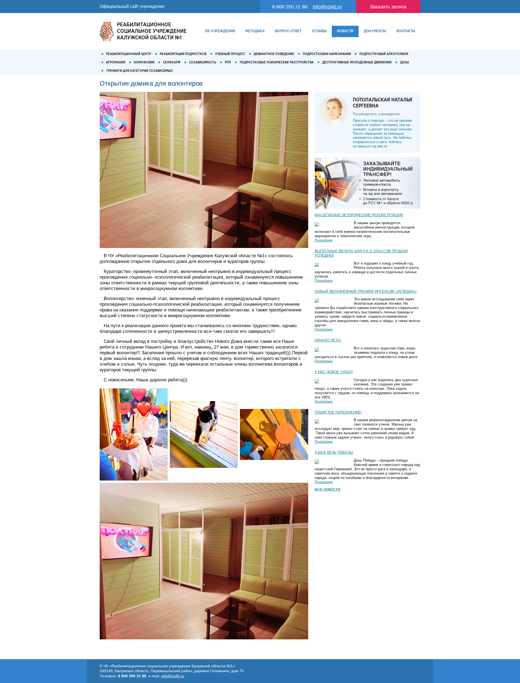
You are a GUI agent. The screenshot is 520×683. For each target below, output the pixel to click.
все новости (327, 489)
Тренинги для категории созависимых (139, 70)
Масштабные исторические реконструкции (359, 215)
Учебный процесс (230, 54)
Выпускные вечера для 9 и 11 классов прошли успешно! (361, 253)
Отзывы (319, 31)
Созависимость (202, 62)
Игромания (115, 62)
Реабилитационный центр (128, 54)
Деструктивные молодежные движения (356, 62)
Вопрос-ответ (288, 31)
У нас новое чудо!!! (334, 372)
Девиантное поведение (274, 54)
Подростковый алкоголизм (383, 54)
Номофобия (144, 62)
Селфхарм (171, 62)
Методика (255, 31)
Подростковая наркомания (327, 54)
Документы (375, 31)
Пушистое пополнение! (338, 412)
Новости (345, 31)
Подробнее (324, 240)
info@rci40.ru (327, 6)
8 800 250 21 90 (289, 6)
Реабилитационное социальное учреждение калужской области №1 (152, 31)
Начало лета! (328, 340)
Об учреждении (220, 31)
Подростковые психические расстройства (277, 62)
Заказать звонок (388, 6)
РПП (228, 62)
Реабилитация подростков (183, 54)
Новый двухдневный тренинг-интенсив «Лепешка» (366, 291)
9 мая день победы (334, 452)
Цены (404, 62)
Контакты (405, 31)
